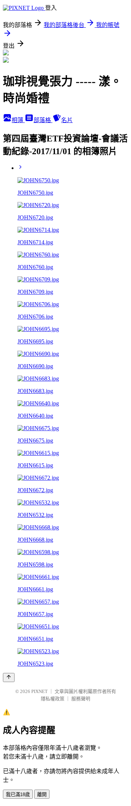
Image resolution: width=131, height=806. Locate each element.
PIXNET (39, 691)
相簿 (18, 120)
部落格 (42, 120)
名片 (67, 120)
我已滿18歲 (18, 794)
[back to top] (9, 677)
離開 (42, 794)
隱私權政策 (52, 698)
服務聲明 (80, 698)
